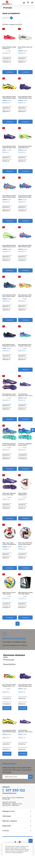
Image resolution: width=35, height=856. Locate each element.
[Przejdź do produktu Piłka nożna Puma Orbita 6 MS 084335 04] (9, 533)
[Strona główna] (7, 2)
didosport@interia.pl (9, 793)
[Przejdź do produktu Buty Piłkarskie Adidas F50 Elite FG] (9, 37)
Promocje (8, 659)
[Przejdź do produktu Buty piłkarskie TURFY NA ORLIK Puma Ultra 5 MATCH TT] (9, 384)
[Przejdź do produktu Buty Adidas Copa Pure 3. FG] (25, 37)
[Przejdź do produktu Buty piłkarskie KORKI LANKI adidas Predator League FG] (9, 86)
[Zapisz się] (30, 777)
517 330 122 (15, 790)
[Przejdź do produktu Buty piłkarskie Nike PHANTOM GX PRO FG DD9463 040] (9, 334)
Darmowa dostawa (14, 655)
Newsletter (9, 664)
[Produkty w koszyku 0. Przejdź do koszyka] (24, 3)
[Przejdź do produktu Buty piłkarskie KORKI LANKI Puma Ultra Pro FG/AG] (9, 235)
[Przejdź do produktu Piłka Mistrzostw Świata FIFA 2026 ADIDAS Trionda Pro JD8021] (25, 582)
